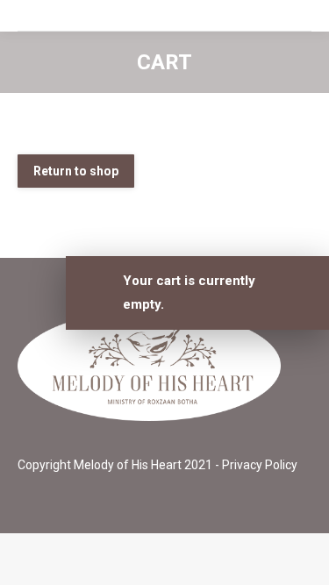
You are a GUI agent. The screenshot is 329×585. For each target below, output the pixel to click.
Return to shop (75, 171)
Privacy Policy (259, 465)
